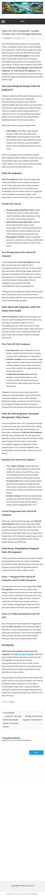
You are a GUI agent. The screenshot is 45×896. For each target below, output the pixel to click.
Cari (2, 749)
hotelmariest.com (9, 810)
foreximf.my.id (7, 822)
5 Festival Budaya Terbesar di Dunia (14, 770)
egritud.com (7, 838)
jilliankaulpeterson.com (11, 855)
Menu (22, 21)
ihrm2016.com (7, 850)
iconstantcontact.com (10, 814)
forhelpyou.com (8, 841)
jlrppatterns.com (8, 858)
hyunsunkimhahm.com (10, 848)
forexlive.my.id (8, 824)
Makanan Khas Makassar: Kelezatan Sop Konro (18, 774)
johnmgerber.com (9, 860)
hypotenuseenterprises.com (13, 812)
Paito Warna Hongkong (11, 871)
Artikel (12, 702)
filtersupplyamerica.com (11, 802)
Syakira (8, 38)
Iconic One (10, 894)
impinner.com (7, 817)
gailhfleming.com (8, 843)
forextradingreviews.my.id (12, 827)
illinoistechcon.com (9, 853)
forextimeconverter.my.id (12, 831)
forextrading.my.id (9, 829)
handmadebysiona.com (11, 807)
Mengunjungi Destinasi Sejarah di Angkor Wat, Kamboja (21, 778)
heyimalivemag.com (9, 845)
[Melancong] (22, 13)
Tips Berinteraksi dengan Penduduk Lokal (16, 762)
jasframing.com (8, 819)
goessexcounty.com (10, 805)
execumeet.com (8, 798)
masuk (13, 740)
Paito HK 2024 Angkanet (24, 654)
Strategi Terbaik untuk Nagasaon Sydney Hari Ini (32, 719)
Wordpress (34, 894)
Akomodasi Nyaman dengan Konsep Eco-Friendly (19, 766)
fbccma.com (6, 800)
